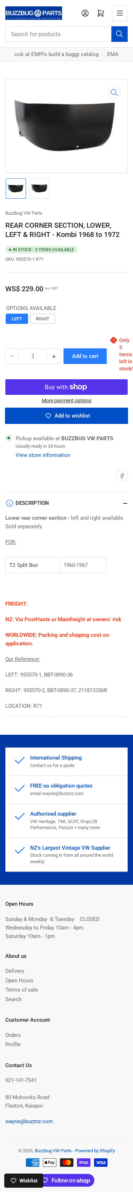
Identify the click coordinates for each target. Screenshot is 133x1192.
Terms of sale (21, 990)
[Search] (119, 34)
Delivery (14, 971)
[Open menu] (120, 13)
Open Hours (19, 980)
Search (13, 999)
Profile (13, 1044)
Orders (13, 1035)
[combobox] (66, 34)
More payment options (67, 400)
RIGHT (42, 318)
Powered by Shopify (95, 1150)
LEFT (17, 318)
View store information (43, 455)
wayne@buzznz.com (29, 1121)
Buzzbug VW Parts (23, 213)
